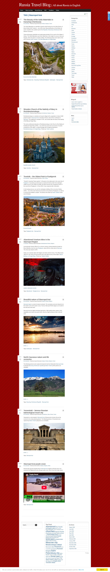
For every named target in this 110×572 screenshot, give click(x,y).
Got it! (102, 570)
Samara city (52, 554)
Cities (73, 30)
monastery (54, 540)
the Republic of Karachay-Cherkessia (50, 29)
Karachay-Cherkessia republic (36, 365)
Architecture (74, 22)
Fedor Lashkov (33, 39)
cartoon (54, 529)
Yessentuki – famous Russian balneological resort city (36, 411)
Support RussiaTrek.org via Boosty (79, 103)
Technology (74, 73)
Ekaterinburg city (49, 533)
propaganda (54, 548)
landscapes (52, 79)
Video (73, 77)
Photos (73, 57)
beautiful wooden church (29, 165)
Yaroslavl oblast (50, 562)
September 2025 (72, 548)
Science (73, 67)
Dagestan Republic (59, 531)
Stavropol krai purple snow (35, 464)
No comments (26, 23)
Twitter (57, 10)
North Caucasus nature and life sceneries (36, 358)
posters (49, 548)
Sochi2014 (59, 554)
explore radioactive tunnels (30, 288)
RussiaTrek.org (38, 10)
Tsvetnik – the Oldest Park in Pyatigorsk (40, 176)
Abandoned (29, 291)
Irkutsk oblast (56, 533)
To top (87, 553)
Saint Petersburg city (52, 552)
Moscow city (52, 542)
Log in (73, 118)
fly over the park (27, 228)
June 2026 (71, 531)
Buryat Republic (49, 529)
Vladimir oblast (53, 559)
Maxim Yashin (48, 365)
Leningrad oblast (59, 539)
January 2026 (72, 540)
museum (57, 547)
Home (21, 10)
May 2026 (71, 533)
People (73, 55)
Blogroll (73, 99)
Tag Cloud (49, 524)
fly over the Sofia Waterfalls (30, 77)
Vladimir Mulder (45, 256)
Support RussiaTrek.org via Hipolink (77, 106)
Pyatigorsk (26, 182)
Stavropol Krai (35, 117)
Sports (73, 71)
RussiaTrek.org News (76, 65)
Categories (74, 18)
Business (74, 28)
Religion (73, 63)
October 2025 (72, 546)
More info (81, 570)
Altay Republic (59, 526)
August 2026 (72, 527)
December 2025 (72, 542)
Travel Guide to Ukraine (77, 108)
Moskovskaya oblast (54, 545)
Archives (71, 525)
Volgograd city (50, 561)
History (73, 46)
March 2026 (71, 537)
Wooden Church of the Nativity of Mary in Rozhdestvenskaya (40, 110)
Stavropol (26, 119)
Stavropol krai (59, 79)
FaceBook (51, 10)
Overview (74, 53)
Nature (73, 51)
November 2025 (72, 544)
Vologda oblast (57, 561)
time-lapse (57, 558)
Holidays (73, 48)
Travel (73, 75)
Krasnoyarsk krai (54, 537)
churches (28, 168)
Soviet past (55, 556)
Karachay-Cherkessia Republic (41, 79)
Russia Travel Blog (35, 4)
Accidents (74, 20)
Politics (73, 59)
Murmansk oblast (50, 546)
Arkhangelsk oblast (50, 528)
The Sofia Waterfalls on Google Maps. (47, 39)
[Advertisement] (36, 93)
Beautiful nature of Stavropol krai (37, 299)
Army (73, 24)
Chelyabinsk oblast (59, 529)
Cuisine (73, 32)
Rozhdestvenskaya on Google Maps (32, 129)
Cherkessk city (29, 79)
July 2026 (71, 529)
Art (72, 26)
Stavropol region (27, 304)
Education (74, 40)
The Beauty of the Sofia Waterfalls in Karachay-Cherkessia (38, 21)
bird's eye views (58, 528)
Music (73, 49)
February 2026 (72, 538)
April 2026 (71, 535)
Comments (75, 122)
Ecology (73, 36)
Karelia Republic (57, 536)
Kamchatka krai (52, 534)
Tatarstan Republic (51, 558)
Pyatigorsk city (29, 231)
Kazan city (48, 537)
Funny (73, 44)
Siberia (56, 554)
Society (73, 69)
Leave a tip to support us (77, 101)
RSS (45, 10)
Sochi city (48, 556)
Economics (74, 38)
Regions (73, 61)
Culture (73, 34)
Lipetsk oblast (49, 540)
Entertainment (75, 42)
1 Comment (26, 243)
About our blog (29, 10)
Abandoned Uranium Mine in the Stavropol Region (37, 241)
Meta (72, 115)
